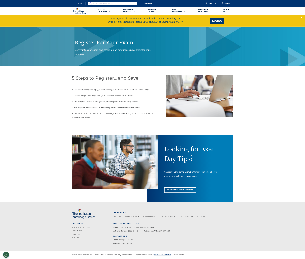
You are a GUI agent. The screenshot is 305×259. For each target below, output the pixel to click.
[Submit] (90, 3)
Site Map (201, 216)
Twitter (75, 238)
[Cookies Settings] (6, 255)
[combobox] (112, 3)
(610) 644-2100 (164, 231)
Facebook (77, 231)
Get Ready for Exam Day (180, 190)
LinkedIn (76, 234)
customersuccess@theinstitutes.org (137, 227)
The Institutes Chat (81, 227)
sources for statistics (162, 255)
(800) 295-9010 (125, 243)
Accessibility (186, 216)
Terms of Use (149, 216)
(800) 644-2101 (134, 231)
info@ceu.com (126, 240)
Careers (117, 216)
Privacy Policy (132, 216)
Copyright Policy (168, 216)
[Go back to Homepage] (82, 11)
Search (148, 3)
